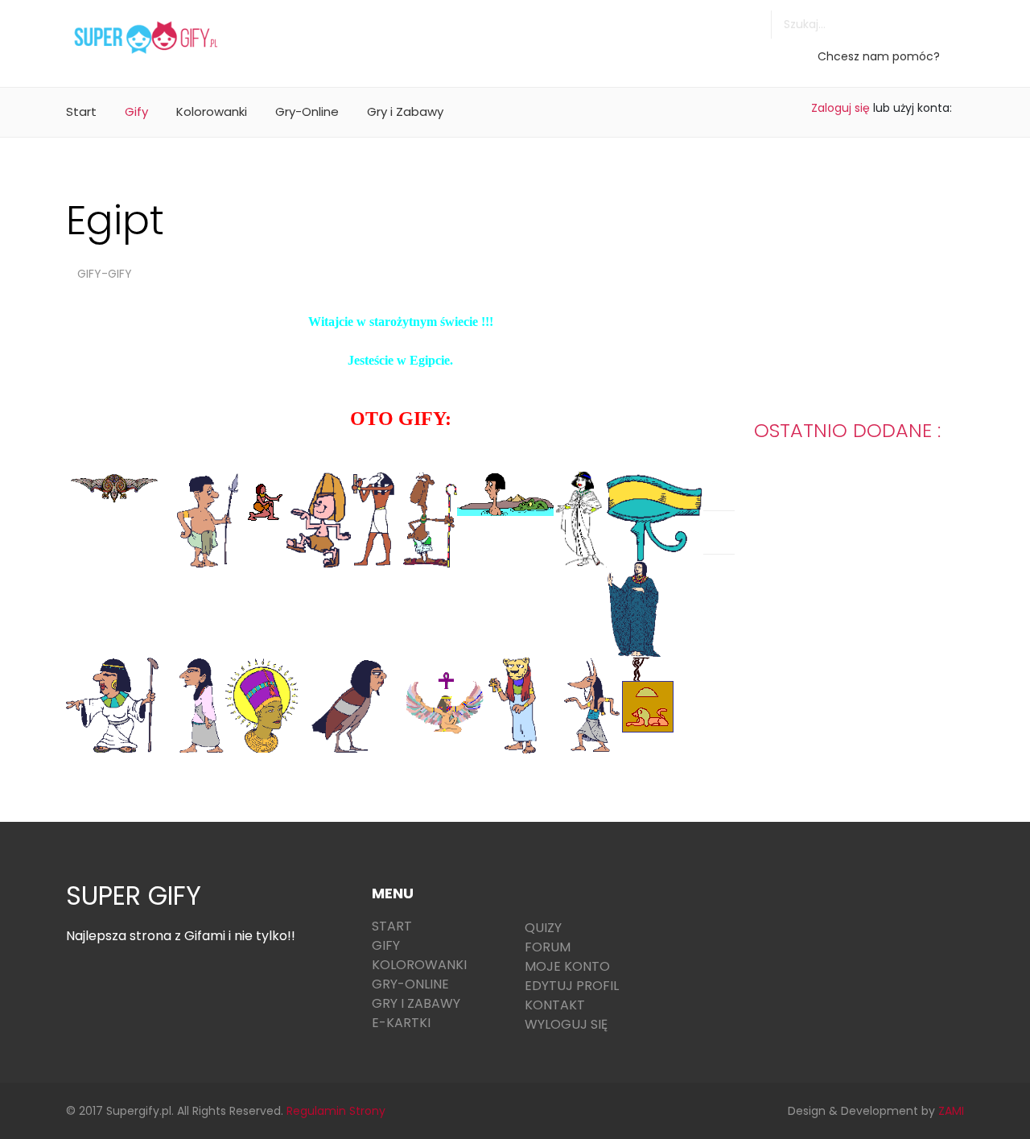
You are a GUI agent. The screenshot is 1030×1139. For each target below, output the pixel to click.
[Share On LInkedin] (741, 481)
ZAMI (951, 1111)
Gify (136, 111)
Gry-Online (307, 111)
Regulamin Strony (335, 1111)
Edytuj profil (572, 985)
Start (81, 111)
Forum (548, 947)
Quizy (543, 927)
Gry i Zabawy (405, 111)
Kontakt (555, 1005)
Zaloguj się (840, 108)
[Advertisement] (588, 36)
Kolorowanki (211, 111)
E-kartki (401, 1022)
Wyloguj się (566, 1024)
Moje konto (567, 966)
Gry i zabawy (416, 1003)
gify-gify (104, 274)
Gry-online (410, 984)
